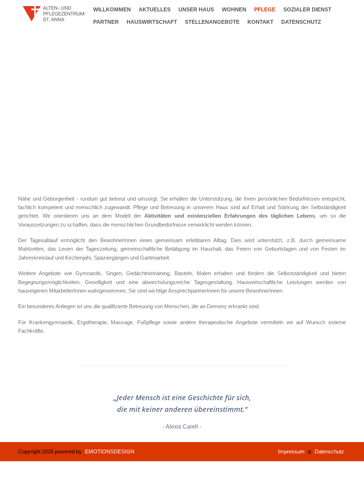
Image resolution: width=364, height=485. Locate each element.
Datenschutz (329, 451)
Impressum (291, 451)
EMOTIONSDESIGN (109, 451)
